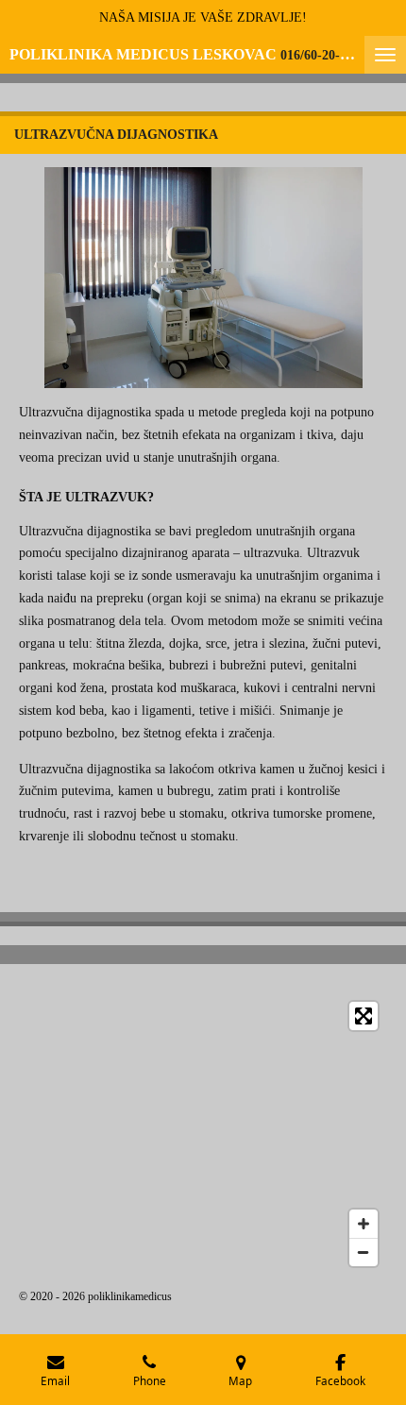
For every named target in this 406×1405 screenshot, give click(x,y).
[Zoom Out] (363, 1252)
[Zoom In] (363, 1224)
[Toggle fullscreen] (363, 1016)
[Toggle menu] (385, 55)
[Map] (203, 1134)
